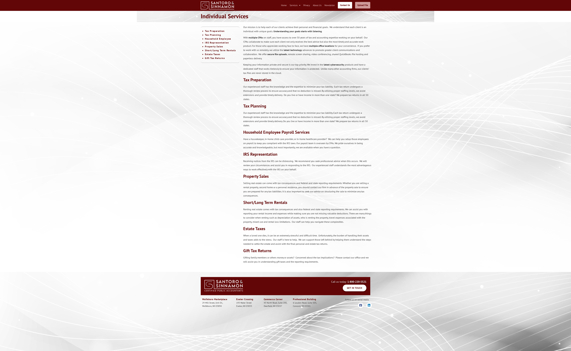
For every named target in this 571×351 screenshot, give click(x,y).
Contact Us (345, 5)
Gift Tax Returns (215, 58)
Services (294, 5)
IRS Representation (217, 42)
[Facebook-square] (360, 305)
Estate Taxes (212, 54)
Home (284, 5)
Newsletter (329, 5)
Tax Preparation (215, 30)
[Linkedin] (369, 305)
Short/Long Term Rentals (220, 50)
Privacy (306, 5)
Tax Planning (213, 34)
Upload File (362, 5)
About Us (317, 5)
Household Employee (218, 38)
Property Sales (214, 46)
